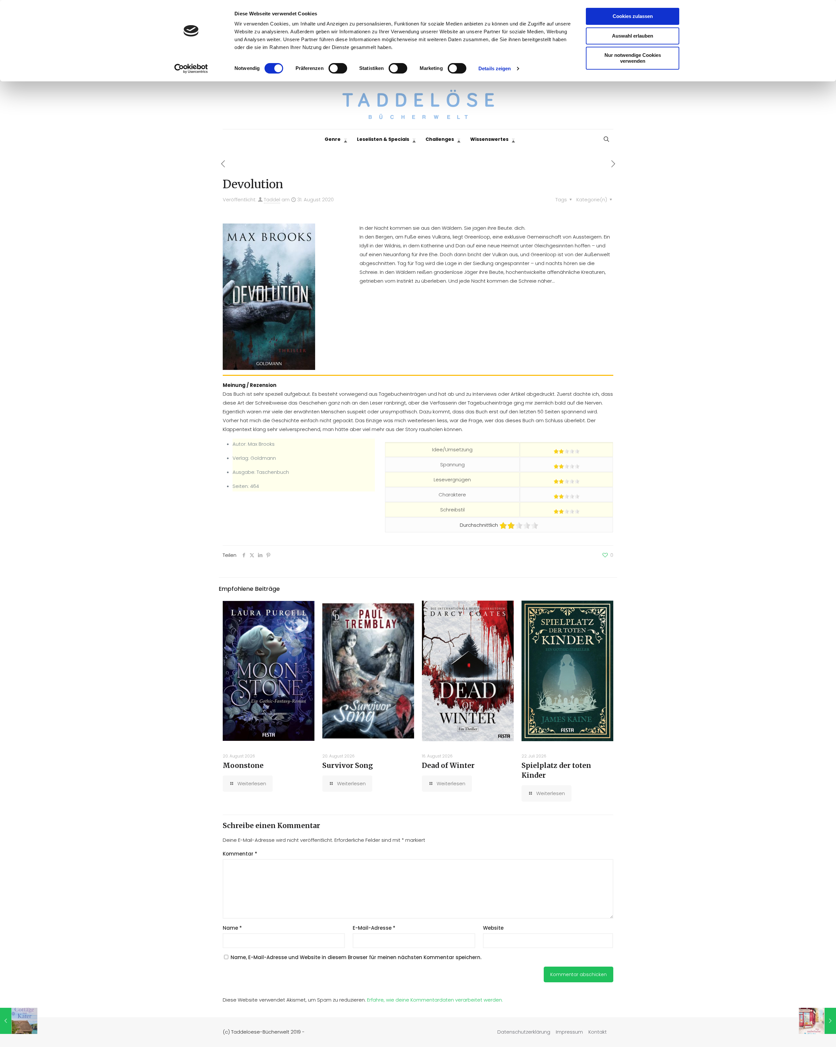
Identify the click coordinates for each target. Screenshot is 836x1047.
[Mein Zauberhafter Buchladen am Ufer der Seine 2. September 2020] (817, 1021)
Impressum (569, 1031)
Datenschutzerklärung (523, 1031)
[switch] (338, 68)
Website (493, 927)
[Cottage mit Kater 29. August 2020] (19, 1021)
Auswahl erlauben (632, 36)
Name (232, 927)
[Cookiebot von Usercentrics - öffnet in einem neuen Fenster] (191, 69)
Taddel (272, 199)
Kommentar (240, 853)
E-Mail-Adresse (374, 927)
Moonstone (243, 765)
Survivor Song (347, 765)
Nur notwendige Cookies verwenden (632, 58)
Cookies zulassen (633, 16)
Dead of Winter (448, 765)
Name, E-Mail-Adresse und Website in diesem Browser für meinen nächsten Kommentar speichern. (356, 957)
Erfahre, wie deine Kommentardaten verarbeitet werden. (435, 999)
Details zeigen (494, 68)
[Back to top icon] (805, 1033)
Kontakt (597, 1031)
